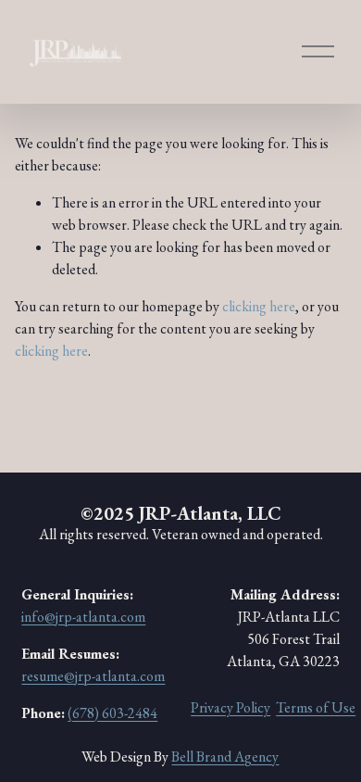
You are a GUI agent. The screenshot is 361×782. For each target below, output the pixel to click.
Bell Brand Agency (225, 756)
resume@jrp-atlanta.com (93, 676)
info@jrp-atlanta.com (83, 616)
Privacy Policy (230, 707)
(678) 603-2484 (112, 713)
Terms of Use (315, 707)
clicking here (258, 306)
